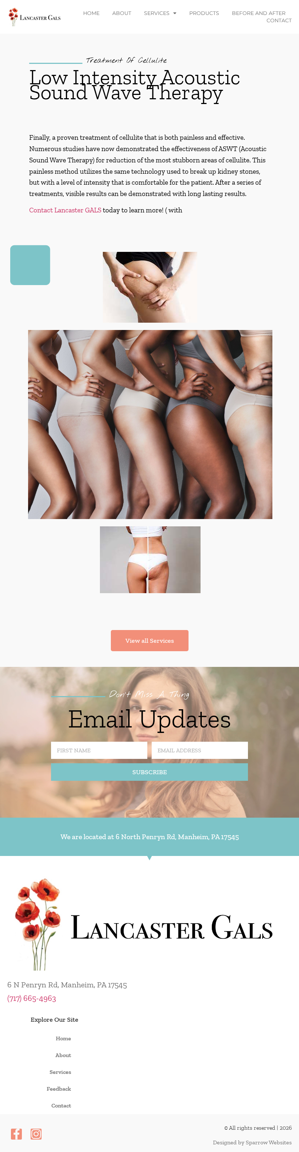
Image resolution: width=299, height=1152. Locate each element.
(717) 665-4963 (31, 998)
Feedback (59, 1088)
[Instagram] (36, 1134)
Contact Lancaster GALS (65, 210)
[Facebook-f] (16, 1134)
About (121, 13)
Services (157, 13)
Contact (279, 20)
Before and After (259, 13)
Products (204, 13)
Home (91, 13)
